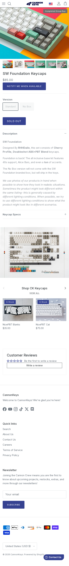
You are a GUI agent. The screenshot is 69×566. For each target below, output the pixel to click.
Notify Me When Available (24, 86)
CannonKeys (17, 554)
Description (10, 133)
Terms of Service (13, 450)
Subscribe (13, 504)
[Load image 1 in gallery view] (34, 33)
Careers (7, 444)
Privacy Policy (11, 455)
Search (7, 429)
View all (34, 293)
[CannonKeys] (34, 4)
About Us (8, 434)
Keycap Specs (12, 214)
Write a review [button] (34, 365)
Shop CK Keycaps (34, 288)
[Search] (11, 3)
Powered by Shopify (34, 554)
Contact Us (9, 439)
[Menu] (3, 3)
